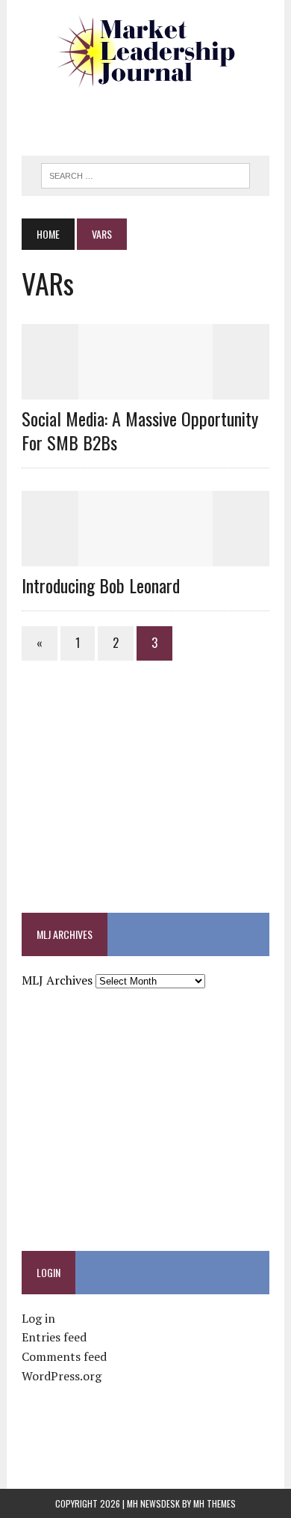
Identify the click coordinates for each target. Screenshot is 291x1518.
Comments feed (64, 1356)
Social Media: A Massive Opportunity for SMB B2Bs (140, 430)
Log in (38, 1318)
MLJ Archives (57, 980)
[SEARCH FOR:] (145, 174)
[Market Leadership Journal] (145, 52)
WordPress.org (61, 1376)
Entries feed (54, 1337)
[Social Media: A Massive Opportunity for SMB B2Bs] (145, 390)
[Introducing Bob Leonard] (145, 556)
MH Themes (214, 1503)
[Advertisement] (156, 116)
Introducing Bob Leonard (101, 585)
